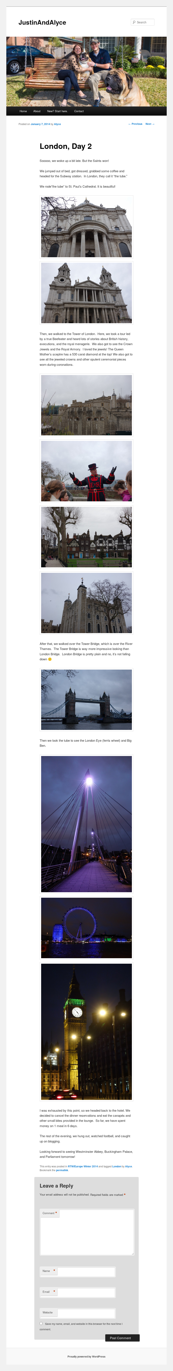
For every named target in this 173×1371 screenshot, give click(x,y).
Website (48, 1312)
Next (150, 124)
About (37, 111)
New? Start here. (57, 111)
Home (23, 111)
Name (49, 1270)
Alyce (57, 124)
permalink (62, 1170)
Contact (79, 111)
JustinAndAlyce (42, 22)
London (116, 1166)
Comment (50, 1213)
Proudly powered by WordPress (86, 1356)
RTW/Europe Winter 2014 (83, 1166)
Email (49, 1291)
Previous (135, 124)
